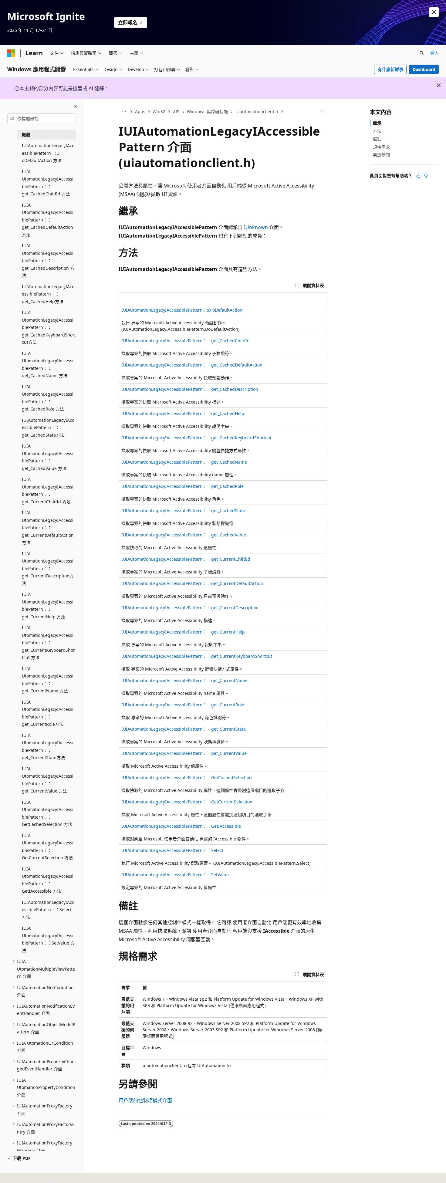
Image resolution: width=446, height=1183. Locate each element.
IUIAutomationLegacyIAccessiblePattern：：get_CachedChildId (185, 340)
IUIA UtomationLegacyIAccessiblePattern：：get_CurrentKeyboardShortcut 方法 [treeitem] (48, 642)
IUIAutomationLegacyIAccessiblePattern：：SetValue (175, 874)
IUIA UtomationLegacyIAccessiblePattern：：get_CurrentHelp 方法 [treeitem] (47, 605)
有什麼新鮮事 (390, 69)
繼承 (377, 123)
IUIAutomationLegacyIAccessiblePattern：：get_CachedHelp (182, 413)
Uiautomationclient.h (256, 111)
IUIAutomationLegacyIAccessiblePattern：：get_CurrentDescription (190, 607)
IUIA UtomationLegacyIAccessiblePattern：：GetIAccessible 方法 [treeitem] (47, 880)
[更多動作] (322, 112)
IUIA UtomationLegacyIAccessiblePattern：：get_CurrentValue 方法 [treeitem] (47, 780)
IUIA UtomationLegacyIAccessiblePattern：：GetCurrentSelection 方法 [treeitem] (47, 847)
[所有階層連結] (124, 112)
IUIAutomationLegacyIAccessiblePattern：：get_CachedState (183, 510)
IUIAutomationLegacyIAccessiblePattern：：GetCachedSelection (186, 777)
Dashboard (424, 69)
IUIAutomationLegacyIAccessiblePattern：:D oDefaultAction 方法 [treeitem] (48, 153)
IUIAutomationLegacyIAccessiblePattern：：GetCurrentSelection (186, 802)
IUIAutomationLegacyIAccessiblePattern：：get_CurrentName (184, 680)
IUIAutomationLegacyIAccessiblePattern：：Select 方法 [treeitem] (48, 909)
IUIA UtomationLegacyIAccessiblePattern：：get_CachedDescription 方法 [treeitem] (48, 260)
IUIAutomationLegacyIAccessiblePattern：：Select (172, 850)
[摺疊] (75, 106)
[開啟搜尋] (422, 53)
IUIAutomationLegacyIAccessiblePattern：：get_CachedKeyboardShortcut (196, 438)
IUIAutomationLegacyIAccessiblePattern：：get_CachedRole (182, 486)
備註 (377, 139)
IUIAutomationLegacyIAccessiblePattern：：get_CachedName (184, 462)
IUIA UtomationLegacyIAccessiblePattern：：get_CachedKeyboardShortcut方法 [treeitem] (49, 327)
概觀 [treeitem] (26, 134)
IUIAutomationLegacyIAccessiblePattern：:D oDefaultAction (181, 310)
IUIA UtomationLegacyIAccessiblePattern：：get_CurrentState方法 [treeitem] (47, 746)
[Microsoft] (11, 53)
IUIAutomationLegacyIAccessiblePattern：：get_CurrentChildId (185, 559)
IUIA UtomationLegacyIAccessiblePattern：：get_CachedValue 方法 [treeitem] (47, 457)
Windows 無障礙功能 (207, 111)
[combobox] (41, 118)
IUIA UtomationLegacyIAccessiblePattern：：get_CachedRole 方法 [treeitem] (47, 398)
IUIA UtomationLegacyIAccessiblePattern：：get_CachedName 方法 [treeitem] (47, 364)
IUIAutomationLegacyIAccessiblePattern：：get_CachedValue (183, 535)
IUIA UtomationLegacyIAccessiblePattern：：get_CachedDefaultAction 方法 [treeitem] (47, 220)
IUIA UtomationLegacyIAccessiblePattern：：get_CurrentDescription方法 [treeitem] (48, 568)
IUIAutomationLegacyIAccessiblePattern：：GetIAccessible (181, 826)
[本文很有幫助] (418, 175)
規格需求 (381, 147)
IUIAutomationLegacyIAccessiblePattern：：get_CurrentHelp (183, 632)
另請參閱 (381, 155)
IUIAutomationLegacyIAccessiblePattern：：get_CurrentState (183, 729)
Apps (140, 111)
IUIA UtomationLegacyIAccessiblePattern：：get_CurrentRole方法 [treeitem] (47, 713)
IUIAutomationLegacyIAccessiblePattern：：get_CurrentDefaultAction (192, 583)
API (176, 111)
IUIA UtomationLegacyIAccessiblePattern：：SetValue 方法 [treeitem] (48, 939)
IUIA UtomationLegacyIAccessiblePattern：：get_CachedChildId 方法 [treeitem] (47, 183)
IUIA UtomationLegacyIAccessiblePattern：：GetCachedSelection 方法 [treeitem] (47, 813)
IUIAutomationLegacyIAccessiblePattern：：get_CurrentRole (182, 705)
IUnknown (256, 227)
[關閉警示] (434, 12)
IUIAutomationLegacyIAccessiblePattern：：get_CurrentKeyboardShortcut (196, 656)
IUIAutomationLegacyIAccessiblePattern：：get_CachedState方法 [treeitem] (48, 427)
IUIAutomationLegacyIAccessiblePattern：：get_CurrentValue (184, 753)
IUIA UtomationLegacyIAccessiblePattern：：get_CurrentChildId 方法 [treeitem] (47, 490)
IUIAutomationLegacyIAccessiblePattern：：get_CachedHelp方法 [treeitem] (48, 294)
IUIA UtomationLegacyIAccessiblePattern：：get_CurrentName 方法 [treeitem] (47, 680)
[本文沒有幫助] (425, 175)
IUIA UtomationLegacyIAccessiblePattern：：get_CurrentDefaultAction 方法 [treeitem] (48, 527)
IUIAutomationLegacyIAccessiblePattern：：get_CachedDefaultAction (191, 365)
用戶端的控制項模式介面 (145, 1100)
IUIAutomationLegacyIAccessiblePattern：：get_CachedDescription (189, 389)
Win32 (159, 111)
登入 (434, 53)
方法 (377, 131)
